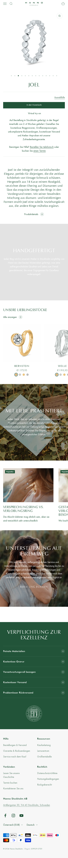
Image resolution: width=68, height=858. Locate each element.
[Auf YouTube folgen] (21, 815)
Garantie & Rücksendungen (16, 750)
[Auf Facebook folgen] (5, 815)
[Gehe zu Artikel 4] (21, 75)
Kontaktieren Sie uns (13, 788)
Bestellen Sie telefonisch (42, 147)
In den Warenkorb (34, 105)
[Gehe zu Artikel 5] (25, 75)
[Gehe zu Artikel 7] (32, 75)
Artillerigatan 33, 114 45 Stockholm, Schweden (26, 805)
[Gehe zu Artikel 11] (46, 75)
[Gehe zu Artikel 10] (42, 75)
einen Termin (39, 150)
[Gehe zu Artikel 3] (18, 75)
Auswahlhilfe (59, 97)
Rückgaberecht (44, 784)
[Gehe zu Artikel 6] (28, 75)
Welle (62, 366)
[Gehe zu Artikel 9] (39, 75)
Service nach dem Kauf (14, 756)
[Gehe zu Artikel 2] (14, 75)
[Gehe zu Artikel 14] (56, 75)
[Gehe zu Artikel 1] (11, 75)
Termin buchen (10, 782)
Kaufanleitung (44, 745)
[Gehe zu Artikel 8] (35, 75)
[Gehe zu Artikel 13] (53, 75)
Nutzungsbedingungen (48, 779)
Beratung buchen (34, 587)
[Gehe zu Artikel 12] (49, 75)
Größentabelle (44, 756)
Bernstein (21, 366)
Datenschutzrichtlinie (47, 773)
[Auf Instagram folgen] (13, 815)
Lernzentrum (43, 750)
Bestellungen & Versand (15, 745)
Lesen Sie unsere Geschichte (11, 775)
